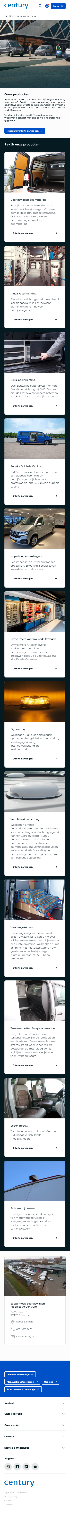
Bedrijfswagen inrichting (22, 16)
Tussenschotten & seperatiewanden (33, 1028)
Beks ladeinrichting (23, 380)
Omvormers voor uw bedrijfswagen (33, 639)
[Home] (16, 6)
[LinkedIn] (26, 1466)
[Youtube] (35, 1466)
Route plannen (24, 1321)
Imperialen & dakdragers (26, 556)
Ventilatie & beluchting (25, 819)
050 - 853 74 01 (24, 1329)
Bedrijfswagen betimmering (29, 199)
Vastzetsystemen (22, 927)
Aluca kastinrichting (23, 293)
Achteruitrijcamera (23, 1208)
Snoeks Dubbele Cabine (26, 466)
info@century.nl (25, 1336)
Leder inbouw (19, 1125)
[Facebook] (17, 1466)
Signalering (18, 729)
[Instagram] (8, 1466)
